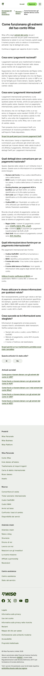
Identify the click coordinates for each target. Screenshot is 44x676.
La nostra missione (9, 555)
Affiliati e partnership (10, 559)
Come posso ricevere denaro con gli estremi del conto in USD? (20, 376)
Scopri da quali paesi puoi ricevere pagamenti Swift (21, 136)
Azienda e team (8, 530)
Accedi (22, 4)
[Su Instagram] (15, 601)
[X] (9, 601)
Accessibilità (6, 639)
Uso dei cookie (7, 618)
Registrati (32, 4)
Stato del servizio (8, 580)
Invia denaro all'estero (10, 462)
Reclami (5, 627)
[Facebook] (3, 601)
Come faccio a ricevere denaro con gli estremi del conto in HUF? (21, 382)
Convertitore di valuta (10, 492)
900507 (20, 657)
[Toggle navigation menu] (40, 4)
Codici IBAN (6, 504)
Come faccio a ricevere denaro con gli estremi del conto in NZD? (21, 402)
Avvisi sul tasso (8, 508)
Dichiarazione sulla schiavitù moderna (16, 635)
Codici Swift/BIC (8, 500)
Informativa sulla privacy (11, 614)
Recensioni (6, 563)
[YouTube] (21, 601)
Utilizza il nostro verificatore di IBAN (16, 276)
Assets (4, 479)
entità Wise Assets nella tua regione (14, 668)
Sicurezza (5, 538)
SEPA (18, 228)
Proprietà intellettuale (10, 643)
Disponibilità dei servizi (11, 517)
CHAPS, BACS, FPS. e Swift (20, 226)
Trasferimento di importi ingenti (14, 466)
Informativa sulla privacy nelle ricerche (17, 622)
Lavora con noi (7, 546)
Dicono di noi (7, 542)
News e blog (6, 534)
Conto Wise (6, 458)
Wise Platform (7, 445)
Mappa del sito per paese (12, 631)
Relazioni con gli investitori (12, 551)
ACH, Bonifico (15, 236)
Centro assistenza (9, 576)
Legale (4, 610)
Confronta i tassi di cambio (12, 512)
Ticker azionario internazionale (14, 496)
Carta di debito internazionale (13, 470)
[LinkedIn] (26, 601)
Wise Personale (8, 436)
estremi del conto (21, 35)
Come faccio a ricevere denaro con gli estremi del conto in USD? (21, 395)
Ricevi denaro (7, 474)
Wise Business (7, 440)
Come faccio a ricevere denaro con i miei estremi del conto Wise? (22, 389)
